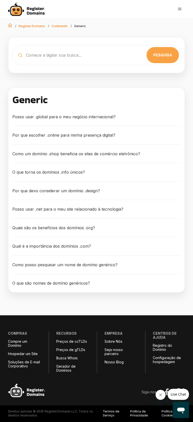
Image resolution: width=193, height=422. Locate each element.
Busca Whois (67, 358)
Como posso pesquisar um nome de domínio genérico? (65, 264)
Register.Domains (32, 26)
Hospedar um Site (23, 354)
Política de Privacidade (139, 413)
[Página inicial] (28, 9)
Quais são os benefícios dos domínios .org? (53, 227)
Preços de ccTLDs (71, 341)
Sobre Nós (113, 341)
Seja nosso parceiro (114, 352)
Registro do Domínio (162, 347)
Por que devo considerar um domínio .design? (56, 190)
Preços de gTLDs (70, 350)
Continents (60, 26)
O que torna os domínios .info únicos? (48, 172)
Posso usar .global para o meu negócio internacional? (64, 116)
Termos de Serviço (111, 413)
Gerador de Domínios (66, 368)
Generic (80, 26)
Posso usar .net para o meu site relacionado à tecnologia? (67, 209)
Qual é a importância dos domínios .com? (51, 246)
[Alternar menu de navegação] (179, 9)
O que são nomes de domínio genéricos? (51, 283)
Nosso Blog (114, 362)
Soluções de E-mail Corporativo (24, 364)
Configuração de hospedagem (167, 360)
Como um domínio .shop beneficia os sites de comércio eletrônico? (76, 153)
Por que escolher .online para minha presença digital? (63, 135)
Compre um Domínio (17, 343)
